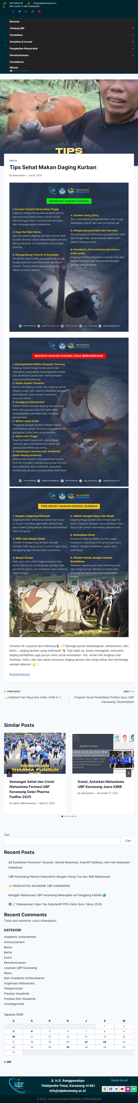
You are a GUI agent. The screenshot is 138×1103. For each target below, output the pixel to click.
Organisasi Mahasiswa (19, 983)
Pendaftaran (17, 61)
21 (86, 1042)
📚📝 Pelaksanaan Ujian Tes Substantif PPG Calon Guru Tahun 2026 (55, 904)
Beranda (14, 21)
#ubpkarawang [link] (19, 674)
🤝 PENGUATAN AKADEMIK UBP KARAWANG (39, 886)
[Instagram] (33, 11)
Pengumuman (13, 988)
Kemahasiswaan (19, 55)
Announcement (14, 942)
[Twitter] (19, 11)
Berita (13, 160)
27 (67, 1047)
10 (13, 1036)
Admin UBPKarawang (24, 803)
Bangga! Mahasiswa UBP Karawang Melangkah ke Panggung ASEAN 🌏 (57, 895)
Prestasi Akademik (16, 993)
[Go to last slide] (9, 773)
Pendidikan (16, 34)
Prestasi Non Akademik (20, 998)
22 (104, 1042)
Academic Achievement (20, 937)
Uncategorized (14, 1004)
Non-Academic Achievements (24, 978)
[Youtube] (39, 11)
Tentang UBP (17, 28)
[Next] (128, 773)
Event (8, 957)
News (8, 973)
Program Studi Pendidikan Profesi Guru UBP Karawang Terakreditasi (104, 697)
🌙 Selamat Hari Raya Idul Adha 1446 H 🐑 (33, 694)
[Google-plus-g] (26, 11)
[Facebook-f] (13, 11)
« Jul (7, 1061)
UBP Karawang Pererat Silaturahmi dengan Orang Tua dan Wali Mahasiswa (59, 876)
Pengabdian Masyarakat (24, 48)
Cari (6, 834)
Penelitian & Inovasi (21, 41)
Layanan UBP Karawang (20, 968)
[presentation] (35, 753)
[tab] (62, 816)
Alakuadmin (19, 175)
